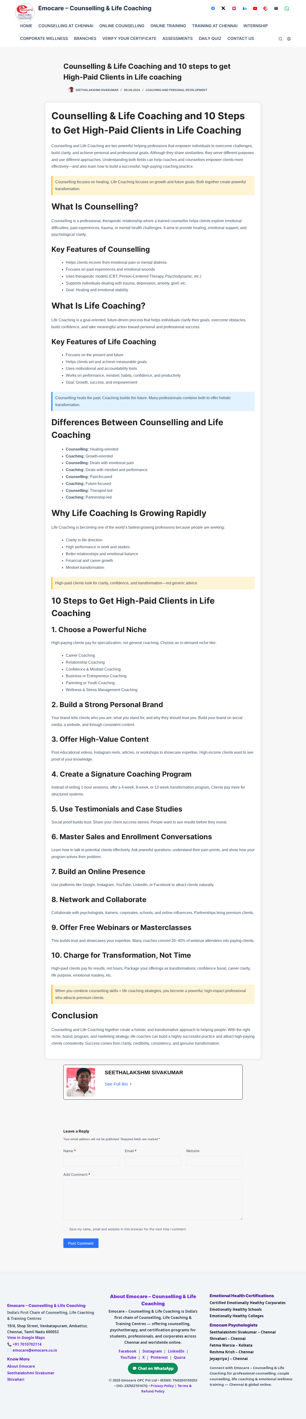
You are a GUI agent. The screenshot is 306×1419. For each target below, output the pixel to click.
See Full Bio (116, 1084)
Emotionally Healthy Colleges (237, 1315)
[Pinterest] (266, 8)
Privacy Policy (162, 1385)
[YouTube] (255, 8)
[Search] (280, 39)
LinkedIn (176, 1351)
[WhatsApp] (287, 8)
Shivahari (15, 1379)
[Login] (289, 39)
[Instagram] (234, 8)
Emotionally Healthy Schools (236, 1309)
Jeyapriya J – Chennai (229, 1358)
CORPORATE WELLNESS (44, 38)
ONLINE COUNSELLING (121, 26)
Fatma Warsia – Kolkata (231, 1345)
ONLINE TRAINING (168, 26)
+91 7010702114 (27, 1344)
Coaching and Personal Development (176, 90)
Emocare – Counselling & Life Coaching (95, 8)
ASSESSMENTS (177, 38)
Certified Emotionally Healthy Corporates (248, 1302)
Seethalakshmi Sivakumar (31, 1373)
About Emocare (21, 1366)
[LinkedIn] (244, 8)
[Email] (276, 8)
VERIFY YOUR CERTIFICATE (129, 38)
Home (26, 26)
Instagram (152, 1351)
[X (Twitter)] (223, 8)
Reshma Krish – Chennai (232, 1351)
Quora (179, 1357)
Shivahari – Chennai (228, 1338)
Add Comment (76, 1174)
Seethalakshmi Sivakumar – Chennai (243, 1332)
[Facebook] (213, 8)
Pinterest (159, 1357)
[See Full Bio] (131, 1084)
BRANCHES (85, 38)
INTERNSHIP (256, 26)
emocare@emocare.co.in (35, 1350)
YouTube (128, 1357)
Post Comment (81, 1243)
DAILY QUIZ (210, 38)
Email (131, 1151)
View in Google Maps (26, 1337)
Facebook (128, 1351)
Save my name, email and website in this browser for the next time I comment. (128, 1229)
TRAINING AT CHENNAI (214, 26)
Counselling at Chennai (65, 26)
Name (69, 1151)
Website (193, 1151)
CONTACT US (240, 38)
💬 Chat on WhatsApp (153, 1368)
